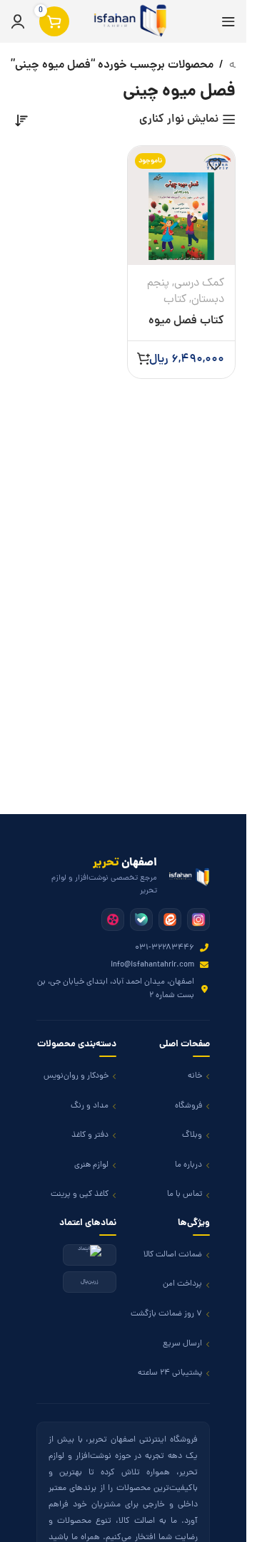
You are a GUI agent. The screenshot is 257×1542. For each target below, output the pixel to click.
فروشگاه (188, 1106)
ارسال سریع (182, 1344)
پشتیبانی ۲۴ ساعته (170, 1373)
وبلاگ (192, 1135)
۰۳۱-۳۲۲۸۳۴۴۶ (164, 948)
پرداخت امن (182, 1284)
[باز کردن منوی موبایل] (228, 21)
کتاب (174, 299)
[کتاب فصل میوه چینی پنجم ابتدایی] (182, 205)
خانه (195, 1076)
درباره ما (188, 1165)
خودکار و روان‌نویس (76, 1076)
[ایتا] (169, 919)
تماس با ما (184, 1194)
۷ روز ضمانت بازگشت (166, 1314)
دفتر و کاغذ (90, 1135)
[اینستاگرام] (198, 919)
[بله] (141, 919)
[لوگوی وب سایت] (127, 22)
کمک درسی (199, 283)
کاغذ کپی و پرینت (80, 1194)
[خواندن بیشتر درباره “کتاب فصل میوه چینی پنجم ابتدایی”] (143, 358)
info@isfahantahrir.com (152, 965)
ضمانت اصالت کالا (172, 1255)
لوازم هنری (91, 1165)
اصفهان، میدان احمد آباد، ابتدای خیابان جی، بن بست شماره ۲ (115, 988)
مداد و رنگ (90, 1106)
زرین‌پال (90, 1281)
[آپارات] (112, 919)
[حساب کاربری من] (18, 21)
